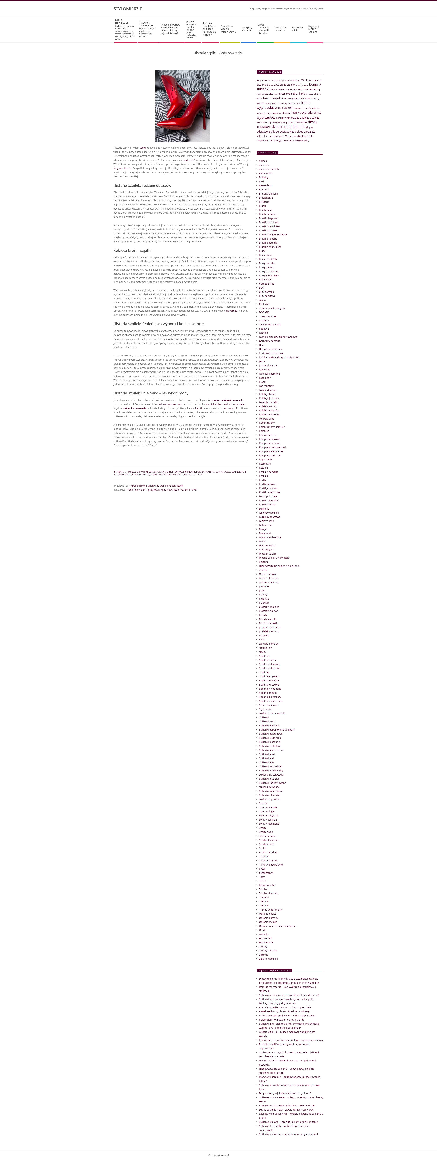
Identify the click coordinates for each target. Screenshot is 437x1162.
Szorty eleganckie (269, 840)
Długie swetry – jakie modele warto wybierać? (285, 1093)
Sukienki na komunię (271, 770)
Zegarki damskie (268, 958)
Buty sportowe (267, 295)
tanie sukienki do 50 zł (278, 136)
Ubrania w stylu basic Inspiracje (277, 926)
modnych (188, 160)
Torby (262, 881)
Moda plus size (267, 553)
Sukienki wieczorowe (271, 791)
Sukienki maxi (267, 754)
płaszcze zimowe (268, 611)
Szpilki (121, 472)
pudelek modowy (269, 631)
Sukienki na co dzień (271, 766)
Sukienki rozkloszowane (272, 782)
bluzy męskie (266, 267)
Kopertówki (265, 459)
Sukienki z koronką (269, 795)
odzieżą (314, 118)
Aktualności (265, 173)
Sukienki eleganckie (270, 737)
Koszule (263, 467)
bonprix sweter (277, 89)
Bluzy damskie (267, 263)
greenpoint (309, 93)
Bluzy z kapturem (269, 275)
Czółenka (264, 304)
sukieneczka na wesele (272, 713)
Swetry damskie (268, 807)
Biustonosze (266, 197)
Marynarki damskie (270, 537)
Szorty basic (266, 831)
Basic (262, 181)
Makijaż (263, 529)
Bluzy (262, 250)
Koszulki (264, 476)
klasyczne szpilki (140, 474)
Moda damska (267, 545)
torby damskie (267, 885)
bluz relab (262, 84)
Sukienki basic (267, 721)
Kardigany (265, 377)
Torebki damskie (268, 893)
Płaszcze (264, 602)
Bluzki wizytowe (268, 230)
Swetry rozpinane (269, 823)
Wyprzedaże (266, 942)
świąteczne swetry (301, 141)
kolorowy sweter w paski (290, 103)
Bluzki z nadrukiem (270, 246)
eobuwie (264, 328)
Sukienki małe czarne (271, 750)
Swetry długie (267, 811)
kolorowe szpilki (159, 474)
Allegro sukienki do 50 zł (267, 80)
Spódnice (264, 656)
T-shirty (263, 856)
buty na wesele (223, 472)
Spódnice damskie (269, 664)
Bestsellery (265, 185)
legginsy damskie (269, 512)
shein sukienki (297, 122)
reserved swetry (279, 122)
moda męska (266, 549)
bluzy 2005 (274, 84)
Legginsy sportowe (269, 516)
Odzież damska (268, 574)
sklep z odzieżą (306, 131)
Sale (261, 639)
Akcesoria (264, 165)
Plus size (264, 598)
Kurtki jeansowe (268, 488)
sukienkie (262, 136)
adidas (263, 160)
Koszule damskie (268, 471)
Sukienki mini (266, 762)
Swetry (263, 803)
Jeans (262, 361)
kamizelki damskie (269, 373)
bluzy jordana (302, 84)
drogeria (264, 320)
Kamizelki (264, 369)
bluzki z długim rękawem (273, 234)
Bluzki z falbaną (268, 238)
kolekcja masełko (268, 402)
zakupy (263, 946)
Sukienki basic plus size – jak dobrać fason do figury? (289, 995)
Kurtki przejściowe (269, 492)
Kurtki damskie (267, 484)
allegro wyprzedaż (286, 80)
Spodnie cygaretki (269, 676)
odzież (295, 118)
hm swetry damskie (292, 98)
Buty (261, 287)
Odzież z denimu (268, 582)
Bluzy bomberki (268, 259)
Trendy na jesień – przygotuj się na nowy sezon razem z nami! (161, 489)
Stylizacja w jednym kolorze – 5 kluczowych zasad (287, 1015)
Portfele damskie (268, 623)
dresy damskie (267, 316)
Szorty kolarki (266, 844)
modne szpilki (176, 474)
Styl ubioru (265, 709)
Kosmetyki (265, 463)
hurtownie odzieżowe (271, 353)
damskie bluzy (271, 94)
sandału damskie (269, 643)
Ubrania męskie (268, 921)
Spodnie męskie (268, 692)
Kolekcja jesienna (269, 398)
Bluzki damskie (267, 214)
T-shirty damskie (268, 860)
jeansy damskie (268, 365)
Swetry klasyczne (268, 815)
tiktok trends (266, 872)
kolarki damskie (268, 390)
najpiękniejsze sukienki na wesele (225, 404)
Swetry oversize (268, 819)
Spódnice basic (267, 660)
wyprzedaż (284, 140)
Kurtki (262, 480)
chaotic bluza (296, 89)
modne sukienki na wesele (227, 400)
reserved (264, 635)
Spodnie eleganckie (270, 688)
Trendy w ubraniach (270, 909)
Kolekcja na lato (268, 406)
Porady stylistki (267, 619)
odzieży (304, 118)
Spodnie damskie (269, 680)
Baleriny (264, 177)
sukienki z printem (269, 799)
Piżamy (263, 594)
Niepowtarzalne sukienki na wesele (279, 566)
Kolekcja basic (267, 394)
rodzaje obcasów (193, 474)
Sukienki (264, 717)
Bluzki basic (266, 210)
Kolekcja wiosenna (269, 414)
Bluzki (262, 205)
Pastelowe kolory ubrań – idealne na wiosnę (284, 1011)
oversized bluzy (264, 122)
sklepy (262, 651)
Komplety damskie (269, 439)
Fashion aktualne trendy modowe (278, 336)
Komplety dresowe (269, 443)
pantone (264, 586)
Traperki (264, 897)
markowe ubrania (281, 112)
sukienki (197, 408)
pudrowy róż (230, 408)
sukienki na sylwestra (271, 774)
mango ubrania (264, 112)
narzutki (264, 561)
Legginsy (264, 508)
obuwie (263, 570)
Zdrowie (263, 954)
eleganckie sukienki (270, 324)
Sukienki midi (266, 758)
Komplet (264, 431)
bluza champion (313, 80)
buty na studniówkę (185, 472)
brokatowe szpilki (146, 472)
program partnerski (270, 627)
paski (262, 590)
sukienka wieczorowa (169, 404)
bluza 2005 (300, 80)
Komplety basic (268, 435)
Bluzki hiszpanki (268, 218)
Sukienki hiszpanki (269, 741)
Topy (262, 876)
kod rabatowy (266, 386)
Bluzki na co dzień (269, 226)
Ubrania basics (267, 913)
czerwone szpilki (122, 474)
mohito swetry (283, 117)
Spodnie (264, 672)
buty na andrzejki (165, 472)
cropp (262, 300)
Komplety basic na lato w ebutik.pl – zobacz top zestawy (291, 1040)
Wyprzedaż (265, 938)
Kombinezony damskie (272, 426)
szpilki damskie (268, 852)
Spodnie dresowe (269, 684)
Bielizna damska (268, 193)
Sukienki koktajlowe (270, 746)
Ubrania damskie (269, 917)
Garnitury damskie (269, 340)
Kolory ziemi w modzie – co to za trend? (281, 1019)
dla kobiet (231, 310)
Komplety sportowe (270, 455)
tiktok (262, 868)
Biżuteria (264, 201)
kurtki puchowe (268, 496)
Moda (262, 541)
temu (143, 147)
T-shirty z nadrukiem (271, 864)
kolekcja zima (266, 418)
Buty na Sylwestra (205, 472)
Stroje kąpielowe (268, 705)
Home (262, 345)
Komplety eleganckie (271, 451)
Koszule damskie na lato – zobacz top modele (285, 1007)
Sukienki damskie (269, 725)
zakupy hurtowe (268, 950)
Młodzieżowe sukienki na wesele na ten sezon (157, 485)
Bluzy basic (265, 255)
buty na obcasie (122, 168)
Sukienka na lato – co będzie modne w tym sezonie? (288, 1134)
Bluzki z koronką (268, 242)
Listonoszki (265, 525)
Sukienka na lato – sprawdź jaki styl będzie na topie (288, 1121)
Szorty (262, 827)
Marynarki (265, 533)
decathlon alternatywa (272, 308)
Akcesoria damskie (269, 169)
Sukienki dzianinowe (271, 733)
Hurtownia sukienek (270, 349)
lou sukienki (285, 108)
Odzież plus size (268, 578)
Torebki (263, 889)
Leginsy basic (266, 521)
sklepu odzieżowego (283, 131)
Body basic (265, 279)
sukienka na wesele (134, 408)
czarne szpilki (239, 472)
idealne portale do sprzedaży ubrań (279, 357)
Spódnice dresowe (269, 668)
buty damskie (266, 291)
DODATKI (264, 312)
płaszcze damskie (269, 606)
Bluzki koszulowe (268, 222)
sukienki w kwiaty (269, 786)
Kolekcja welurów (269, 410)
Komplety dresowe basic (273, 447)
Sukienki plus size (269, 778)
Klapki (262, 381)
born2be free (266, 283)
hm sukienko (273, 98)
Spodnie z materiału (270, 701)
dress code (285, 93)
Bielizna (263, 189)
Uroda (262, 930)
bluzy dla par (287, 84)
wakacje (263, 934)
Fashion (263, 332)
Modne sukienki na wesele (274, 557)
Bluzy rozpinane (268, 271)
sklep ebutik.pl (287, 126)
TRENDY (263, 901)
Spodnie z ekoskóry (270, 696)
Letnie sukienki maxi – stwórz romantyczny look (286, 1109)
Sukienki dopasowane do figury (277, 729)
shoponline (265, 647)
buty (287, 89)
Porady (263, 615)
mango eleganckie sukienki (306, 108)
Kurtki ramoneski (269, 500)
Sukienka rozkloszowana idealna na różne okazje (287, 1105)
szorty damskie (267, 836)
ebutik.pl (298, 93)
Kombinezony (267, 422)
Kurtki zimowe (267, 504)
